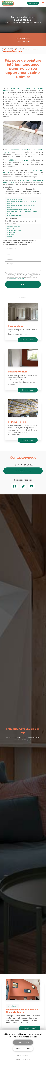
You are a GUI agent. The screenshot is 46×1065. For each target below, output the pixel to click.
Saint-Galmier (19, 48)
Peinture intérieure (17, 371)
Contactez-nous (23, 41)
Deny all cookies (23, 1048)
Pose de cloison (16, 326)
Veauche (9, 237)
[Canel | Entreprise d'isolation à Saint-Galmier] (8, 3)
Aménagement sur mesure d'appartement (19, 209)
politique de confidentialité (17, 278)
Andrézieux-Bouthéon (13, 227)
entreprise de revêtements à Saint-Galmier (23, 181)
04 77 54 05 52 (25, 464)
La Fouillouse (11, 229)
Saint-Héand (11, 235)
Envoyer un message (23, 471)
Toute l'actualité (29, 1028)
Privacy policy (24, 1060)
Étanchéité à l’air (17, 421)
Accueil (4, 48)
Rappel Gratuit (33, 3)
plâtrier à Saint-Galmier (19, 160)
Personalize (24, 1055)
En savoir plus (27, 340)
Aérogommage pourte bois (14, 199)
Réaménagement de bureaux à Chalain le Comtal (22, 1010)
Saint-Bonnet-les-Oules (14, 231)
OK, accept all (23, 1042)
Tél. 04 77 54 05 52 (23, 38)
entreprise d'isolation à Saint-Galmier (23, 89)
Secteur (10, 48)
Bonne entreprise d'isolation (15, 215)
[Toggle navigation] (43, 3)
